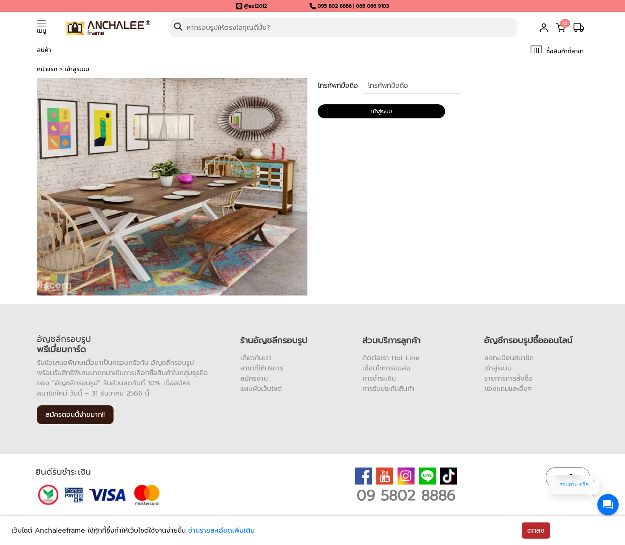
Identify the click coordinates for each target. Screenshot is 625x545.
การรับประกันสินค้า (388, 389)
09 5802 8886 (406, 495)
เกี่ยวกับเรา (256, 358)
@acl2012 (255, 6)
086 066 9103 (372, 6)
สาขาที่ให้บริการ (261, 368)
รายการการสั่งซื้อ (508, 378)
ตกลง (536, 530)
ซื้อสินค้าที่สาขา (564, 51)
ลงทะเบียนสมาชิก (509, 358)
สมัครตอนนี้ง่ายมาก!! (75, 415)
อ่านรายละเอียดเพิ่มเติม (221, 530)
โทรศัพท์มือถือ (338, 85)
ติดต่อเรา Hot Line (391, 358)
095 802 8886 (335, 6)
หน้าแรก (47, 69)
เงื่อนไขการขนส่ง (386, 368)
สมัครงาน (254, 378)
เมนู (41, 30)
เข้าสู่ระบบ (77, 69)
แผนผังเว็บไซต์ (261, 389)
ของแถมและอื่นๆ (508, 389)
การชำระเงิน (379, 378)
